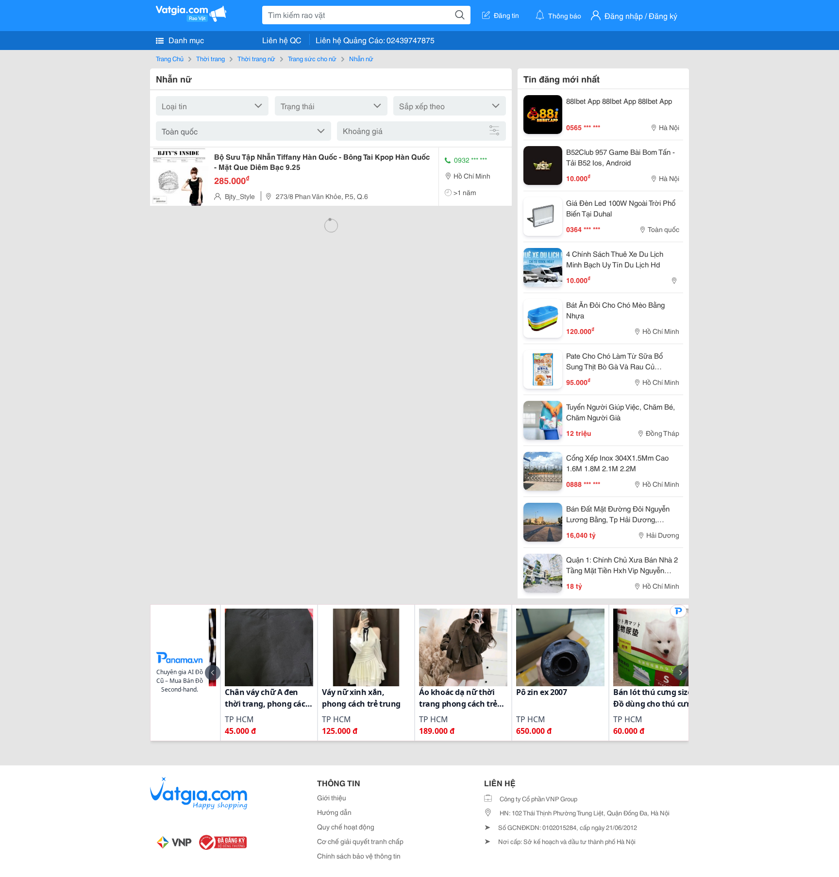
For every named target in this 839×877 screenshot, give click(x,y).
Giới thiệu (331, 797)
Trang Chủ (170, 58)
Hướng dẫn (334, 812)
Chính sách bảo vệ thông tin (359, 855)
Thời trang (210, 58)
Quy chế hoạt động (345, 826)
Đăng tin (506, 15)
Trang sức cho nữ (312, 58)
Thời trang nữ (256, 58)
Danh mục (185, 39)
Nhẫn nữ (361, 58)
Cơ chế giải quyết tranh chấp (360, 841)
